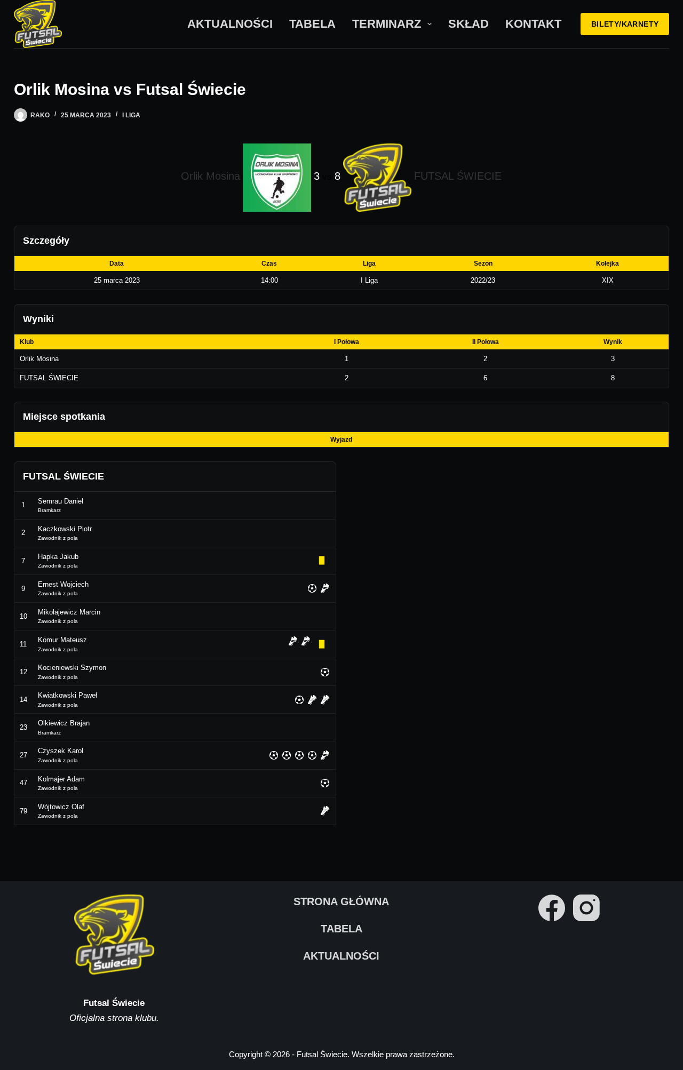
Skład (468, 23)
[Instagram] (586, 908)
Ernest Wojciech (63, 584)
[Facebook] (551, 908)
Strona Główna (341, 901)
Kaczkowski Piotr (65, 529)
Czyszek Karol (60, 751)
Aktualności (230, 23)
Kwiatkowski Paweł (67, 695)
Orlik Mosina (39, 359)
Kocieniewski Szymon (72, 668)
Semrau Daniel (60, 501)
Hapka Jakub (58, 557)
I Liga (131, 115)
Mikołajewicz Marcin (69, 612)
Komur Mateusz (62, 640)
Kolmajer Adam (61, 779)
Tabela (312, 23)
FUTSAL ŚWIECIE (49, 378)
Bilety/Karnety (625, 24)
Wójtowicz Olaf (61, 807)
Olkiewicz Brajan (64, 723)
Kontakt (533, 23)
